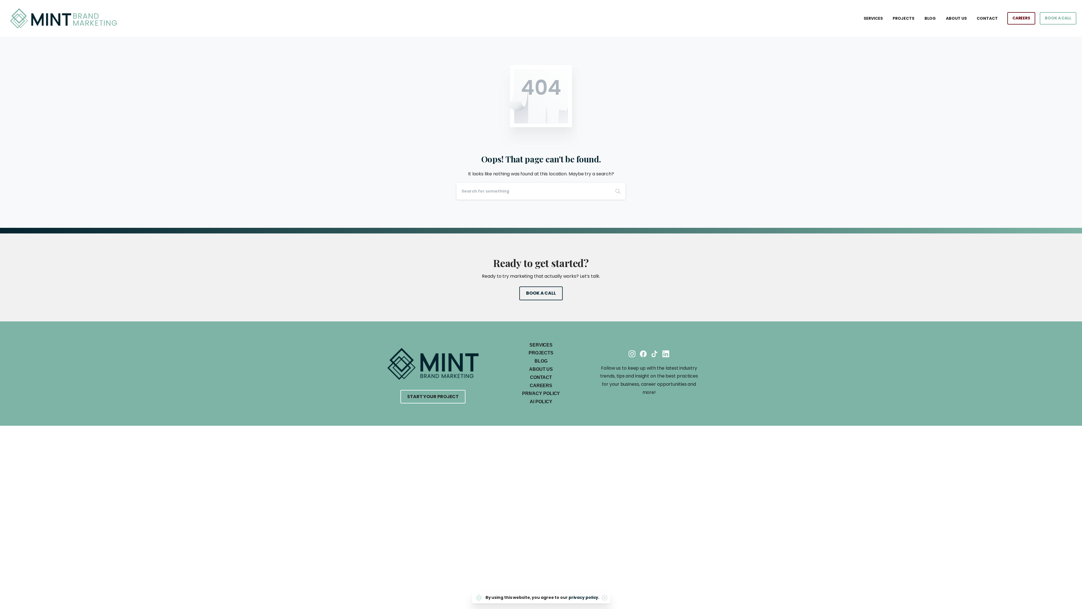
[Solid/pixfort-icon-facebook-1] (643, 353)
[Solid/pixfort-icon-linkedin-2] (665, 353)
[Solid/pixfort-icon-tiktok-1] (654, 353)
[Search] (618, 191)
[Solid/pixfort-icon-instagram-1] (632, 353)
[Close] (604, 598)
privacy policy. (584, 597)
